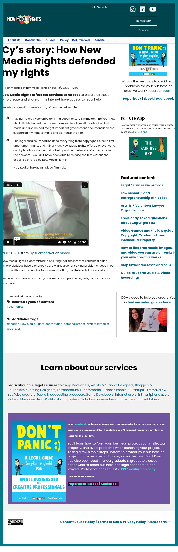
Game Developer (99, 394)
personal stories (74, 324)
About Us (14, 40)
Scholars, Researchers (98, 399)
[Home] (24, 19)
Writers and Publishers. (142, 399)
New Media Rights (32, 324)
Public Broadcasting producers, (61, 394)
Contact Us (33, 40)
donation (13, 324)
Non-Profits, (46, 399)
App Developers (77, 385)
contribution (53, 324)
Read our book (159, 91)
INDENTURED (11, 253)
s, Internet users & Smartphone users (140, 394)
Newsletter (143, 21)
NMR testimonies (98, 324)
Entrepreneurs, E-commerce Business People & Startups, (101, 390)
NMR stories (15, 329)
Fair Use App (140, 132)
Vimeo (65, 253)
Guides (50, 40)
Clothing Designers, (41, 390)
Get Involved (81, 40)
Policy (64, 40)
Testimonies (15, 307)
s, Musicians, (26, 399)
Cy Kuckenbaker (42, 253)
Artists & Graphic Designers (112, 385)
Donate (143, 30)
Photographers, (68, 399)
